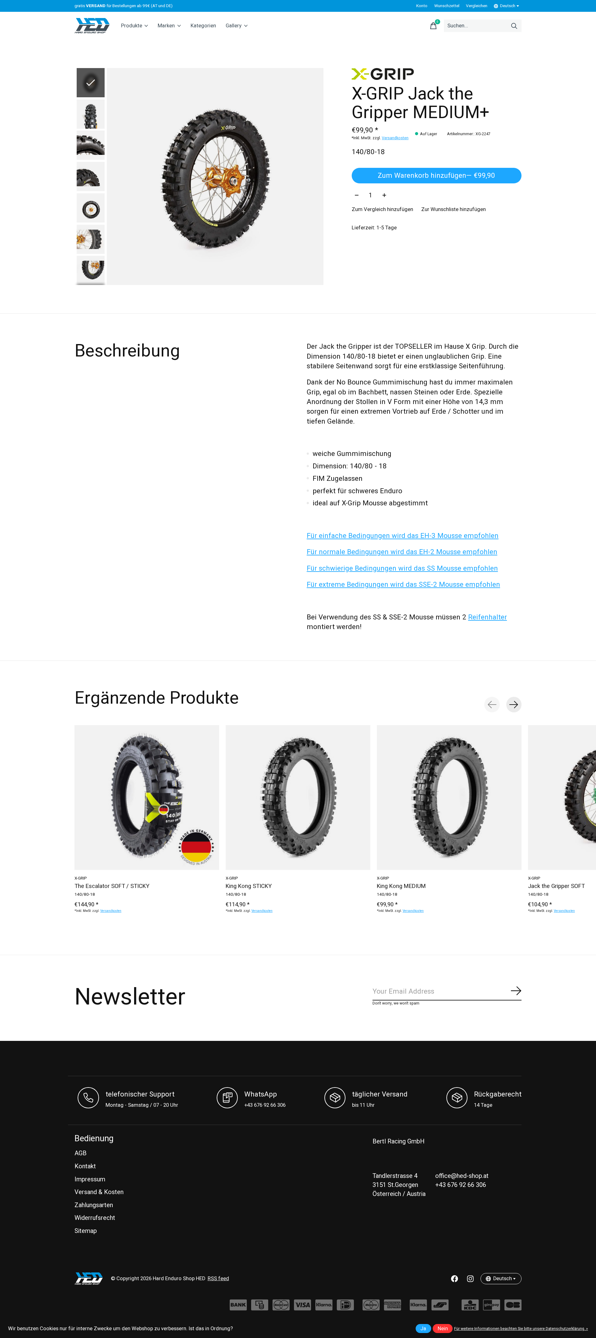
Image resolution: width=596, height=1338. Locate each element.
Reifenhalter (487, 617)
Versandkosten (395, 138)
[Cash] (259, 1308)
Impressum (89, 1179)
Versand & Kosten (99, 1192)
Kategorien (203, 26)
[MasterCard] (281, 1308)
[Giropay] (491, 1308)
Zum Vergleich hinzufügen (382, 209)
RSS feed (218, 1278)
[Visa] (302, 1308)
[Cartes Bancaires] (513, 1308)
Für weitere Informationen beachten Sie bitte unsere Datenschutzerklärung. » (521, 1328)
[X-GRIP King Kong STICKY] (298, 797)
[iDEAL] (345, 1308)
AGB (80, 1153)
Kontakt (85, 1166)
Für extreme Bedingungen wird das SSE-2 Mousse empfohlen (403, 585)
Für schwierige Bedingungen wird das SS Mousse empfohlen (402, 568)
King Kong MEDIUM (401, 886)
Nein (443, 1328)
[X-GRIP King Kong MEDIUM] (449, 797)
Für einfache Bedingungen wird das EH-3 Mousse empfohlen (403, 536)
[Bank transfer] (238, 1308)
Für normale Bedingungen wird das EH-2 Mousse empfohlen (402, 552)
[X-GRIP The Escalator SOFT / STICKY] (146, 797)
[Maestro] (371, 1308)
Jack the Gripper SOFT (556, 886)
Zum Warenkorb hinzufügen (436, 176)
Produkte (131, 26)
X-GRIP (80, 878)
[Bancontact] (440, 1308)
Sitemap (85, 1230)
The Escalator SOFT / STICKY (111, 886)
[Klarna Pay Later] (418, 1308)
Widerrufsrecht (94, 1217)
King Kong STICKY (249, 886)
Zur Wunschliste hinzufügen (453, 209)
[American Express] (392, 1308)
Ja (423, 1328)
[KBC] (470, 1308)
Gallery (234, 26)
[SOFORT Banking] (323, 1308)
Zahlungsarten (93, 1205)
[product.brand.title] (437, 74)
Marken (166, 26)
